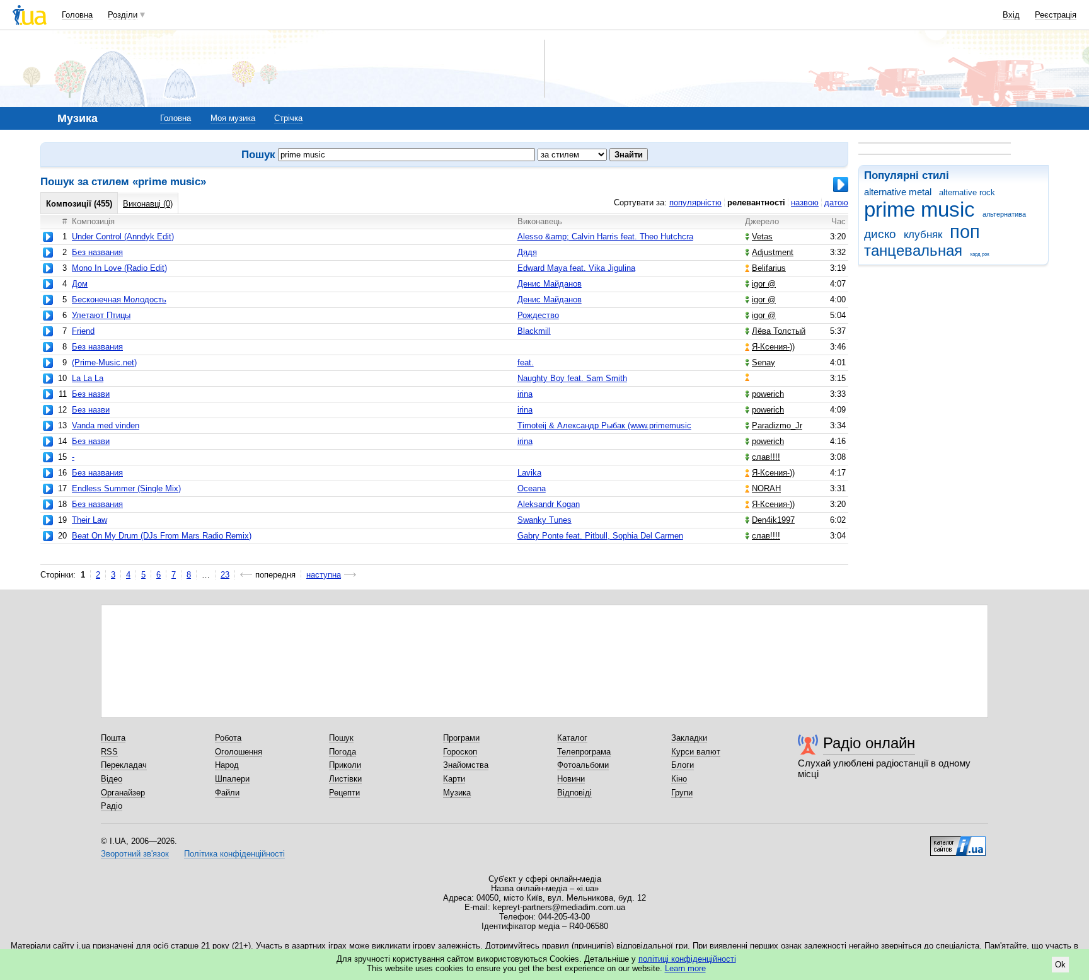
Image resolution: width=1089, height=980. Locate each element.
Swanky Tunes (544, 520)
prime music (919, 209)
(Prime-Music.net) (104, 362)
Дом (80, 283)
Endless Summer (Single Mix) (126, 488)
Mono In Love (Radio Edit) (119, 268)
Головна (77, 15)
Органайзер (123, 792)
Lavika (529, 472)
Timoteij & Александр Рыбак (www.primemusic (604, 425)
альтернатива (1004, 214)
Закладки (689, 738)
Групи (682, 792)
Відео (111, 778)
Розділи (122, 15)
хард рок (979, 254)
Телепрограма (584, 751)
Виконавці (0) (148, 203)
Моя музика (232, 118)
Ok (1060, 964)
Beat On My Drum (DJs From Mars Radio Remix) (161, 535)
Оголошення (238, 751)
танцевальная (913, 250)
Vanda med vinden (105, 425)
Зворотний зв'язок (135, 853)
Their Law (89, 520)
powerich (768, 394)
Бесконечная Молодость (119, 299)
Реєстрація (1055, 15)
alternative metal (897, 191)
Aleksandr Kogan (548, 504)
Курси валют (695, 751)
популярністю (695, 202)
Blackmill (534, 331)
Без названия (97, 252)
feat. (525, 362)
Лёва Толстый (778, 331)
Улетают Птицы (101, 315)
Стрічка (288, 118)
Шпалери (232, 778)
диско (880, 234)
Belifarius (769, 268)
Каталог (572, 738)
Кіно (679, 778)
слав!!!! (766, 457)
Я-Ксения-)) (773, 346)
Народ (227, 765)
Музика (457, 792)
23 (225, 574)
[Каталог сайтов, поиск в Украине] (958, 841)
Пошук (341, 738)
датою (836, 202)
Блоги (682, 765)
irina (525, 394)
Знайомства (465, 765)
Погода (342, 751)
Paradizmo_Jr (777, 425)
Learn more (685, 968)
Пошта (113, 738)
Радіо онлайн (869, 742)
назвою (805, 202)
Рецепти (344, 792)
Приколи (345, 765)
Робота (228, 738)
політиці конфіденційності (687, 959)
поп (965, 232)
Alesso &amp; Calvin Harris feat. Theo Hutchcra (605, 236)
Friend (83, 331)
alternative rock (967, 192)
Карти (454, 778)
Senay (763, 362)
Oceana (531, 488)
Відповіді (574, 792)
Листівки (345, 778)
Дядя (527, 252)
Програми (461, 738)
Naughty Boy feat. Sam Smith (572, 378)
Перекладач (124, 765)
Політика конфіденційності (234, 853)
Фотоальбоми (583, 765)
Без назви (91, 394)
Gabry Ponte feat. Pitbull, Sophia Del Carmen (600, 535)
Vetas (762, 236)
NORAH (766, 488)
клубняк (923, 235)
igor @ (764, 283)
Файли (227, 792)
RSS (109, 751)
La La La (87, 378)
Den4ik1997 (773, 520)
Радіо (111, 806)
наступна (323, 574)
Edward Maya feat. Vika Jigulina (576, 268)
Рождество (538, 315)
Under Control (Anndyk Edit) (123, 236)
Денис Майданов (549, 283)
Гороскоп (460, 751)
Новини (571, 778)
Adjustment (772, 252)
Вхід (1011, 15)
